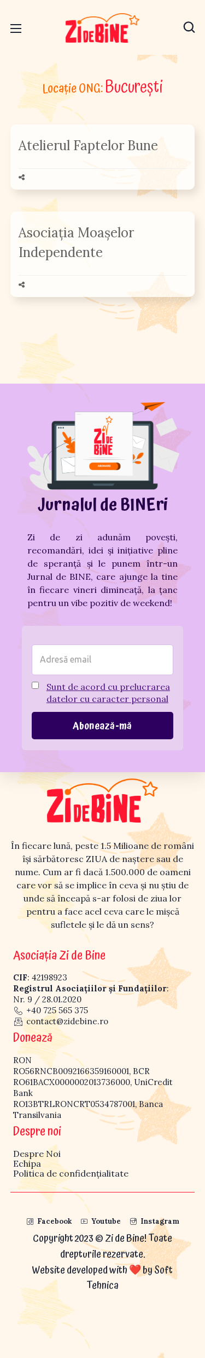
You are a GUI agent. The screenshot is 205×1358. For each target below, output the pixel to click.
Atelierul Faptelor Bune (88, 145)
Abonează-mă (102, 726)
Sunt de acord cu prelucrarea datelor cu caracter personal (108, 692)
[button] (189, 27)
